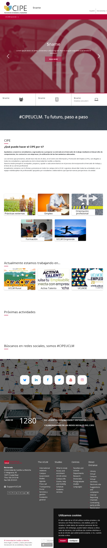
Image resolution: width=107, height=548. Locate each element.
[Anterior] (8, 56)
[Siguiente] (99, 56)
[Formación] (36, 230)
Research (76, 476)
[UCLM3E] (87, 279)
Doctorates (77, 479)
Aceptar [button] (63, 541)
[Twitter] (12, 492)
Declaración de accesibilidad (13, 545)
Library (93, 471)
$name (37, 7)
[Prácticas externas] (19, 204)
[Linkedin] (16, 492)
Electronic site (95, 484)
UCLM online (61, 476)
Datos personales (26, 543)
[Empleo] (53, 204)
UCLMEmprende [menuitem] (11, 17)
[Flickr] (27, 492)
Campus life (61, 479)
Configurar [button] (74, 541)
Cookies (15, 543)
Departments (78, 473)
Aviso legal (7, 543)
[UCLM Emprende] (70, 230)
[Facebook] (9, 492)
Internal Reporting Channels (94, 497)
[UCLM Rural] (19, 279)
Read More (53, 59)
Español (92, 11)
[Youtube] (24, 492)
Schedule (59, 487)
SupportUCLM (14, 486)
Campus (42, 473)
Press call (43, 484)
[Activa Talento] (53, 279)
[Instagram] (20, 492)
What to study (61, 468)
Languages (77, 487)
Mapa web (28, 545)
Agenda (42, 481)
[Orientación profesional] (87, 204)
